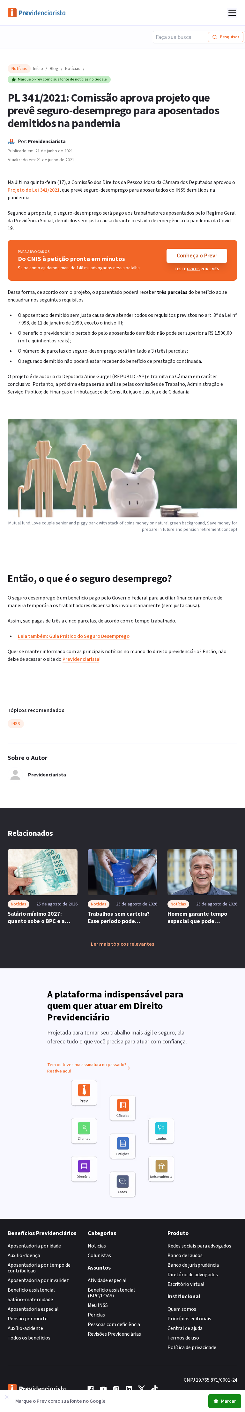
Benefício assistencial (31, 1290)
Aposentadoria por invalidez (38, 1280)
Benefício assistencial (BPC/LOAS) (111, 1293)
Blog (54, 68)
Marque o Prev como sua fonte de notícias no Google (62, 79)
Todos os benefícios (29, 1338)
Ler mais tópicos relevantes (122, 944)
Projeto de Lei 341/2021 (34, 190)
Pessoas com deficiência (114, 1324)
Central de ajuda (185, 1328)
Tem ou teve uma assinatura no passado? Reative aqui (86, 1068)
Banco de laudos (185, 1255)
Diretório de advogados (192, 1275)
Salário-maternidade (30, 1299)
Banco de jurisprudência (193, 1265)
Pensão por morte (28, 1319)
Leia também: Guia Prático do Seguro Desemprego (74, 636)
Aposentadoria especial (33, 1309)
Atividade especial (107, 1280)
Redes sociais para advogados (199, 1246)
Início (38, 68)
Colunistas (99, 1255)
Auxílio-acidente (25, 1328)
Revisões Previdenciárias (114, 1334)
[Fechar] (7, 1397)
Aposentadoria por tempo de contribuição (39, 1268)
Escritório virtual (185, 1284)
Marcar (228, 1401)
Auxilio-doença (24, 1255)
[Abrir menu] (232, 13)
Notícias (72, 68)
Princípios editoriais (189, 1319)
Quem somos (181, 1309)
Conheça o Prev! (197, 256)
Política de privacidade (191, 1347)
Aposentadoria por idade (34, 1246)
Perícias (96, 1315)
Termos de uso (183, 1338)
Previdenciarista (47, 141)
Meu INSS (98, 1305)
